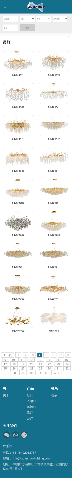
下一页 (43, 373)
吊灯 (7, 42)
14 (48, 360)
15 (57, 360)
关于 (6, 395)
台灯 (30, 418)
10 (13, 360)
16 (66, 360)
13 (39, 360)
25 (5, 368)
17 (5, 364)
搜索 (27, 28)
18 (14, 364)
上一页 (7, 355)
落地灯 (31, 406)
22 (49, 364)
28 (31, 368)
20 (31, 364)
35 (31, 373)
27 (22, 368)
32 (67, 368)
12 (30, 360)
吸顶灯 (31, 401)
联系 (54, 395)
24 (67, 364)
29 (40, 368)
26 (14, 368)
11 (22, 360)
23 (58, 364)
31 (58, 368)
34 (23, 373)
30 (49, 368)
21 (40, 364)
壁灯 (30, 395)
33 (14, 373)
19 (22, 364)
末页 (56, 373)
